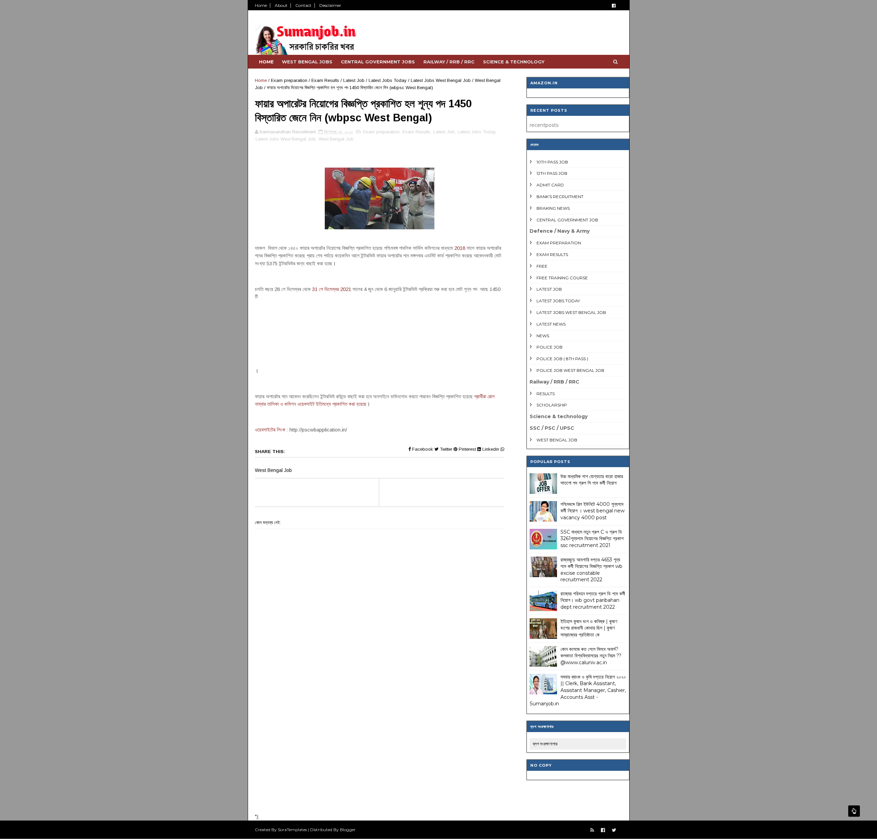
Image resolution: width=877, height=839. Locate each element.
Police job (549, 347)
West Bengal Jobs (307, 61)
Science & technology (513, 61)
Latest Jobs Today (388, 80)
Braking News (553, 208)
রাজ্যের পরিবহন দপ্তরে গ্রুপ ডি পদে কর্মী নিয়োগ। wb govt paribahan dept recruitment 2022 (592, 600)
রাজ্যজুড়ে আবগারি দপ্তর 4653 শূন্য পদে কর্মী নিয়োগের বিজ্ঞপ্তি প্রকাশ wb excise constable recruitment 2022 (591, 570)
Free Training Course (562, 277)
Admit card (550, 184)
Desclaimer (330, 5)
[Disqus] (379, 718)
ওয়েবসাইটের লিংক (270, 430)
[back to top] (854, 811)
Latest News (551, 324)
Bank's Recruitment (559, 196)
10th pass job (552, 162)
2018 (459, 248)
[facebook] (614, 5)
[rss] (592, 830)
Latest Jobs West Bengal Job (441, 80)
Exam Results (325, 80)
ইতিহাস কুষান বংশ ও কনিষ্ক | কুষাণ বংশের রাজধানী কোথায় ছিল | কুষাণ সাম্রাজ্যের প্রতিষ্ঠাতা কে (588, 628)
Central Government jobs (378, 61)
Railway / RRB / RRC (448, 61)
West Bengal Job (336, 139)
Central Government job (567, 219)
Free (541, 266)
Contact (303, 5)
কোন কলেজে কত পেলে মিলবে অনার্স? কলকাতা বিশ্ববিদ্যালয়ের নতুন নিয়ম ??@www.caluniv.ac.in (590, 656)
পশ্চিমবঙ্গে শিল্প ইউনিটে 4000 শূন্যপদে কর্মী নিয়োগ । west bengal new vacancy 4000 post (592, 511)
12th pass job (551, 173)
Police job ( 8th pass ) (562, 358)
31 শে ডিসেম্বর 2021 (331, 289)
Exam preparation (289, 80)
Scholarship (551, 405)
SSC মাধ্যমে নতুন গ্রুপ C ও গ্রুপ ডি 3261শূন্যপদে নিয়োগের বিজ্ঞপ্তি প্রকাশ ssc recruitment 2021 (591, 538)
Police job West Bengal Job (570, 370)
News (542, 335)
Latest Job (354, 80)
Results (545, 393)
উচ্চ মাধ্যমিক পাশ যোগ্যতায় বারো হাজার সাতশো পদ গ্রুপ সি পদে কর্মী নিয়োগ (591, 479)
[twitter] (614, 830)
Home (261, 5)
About (281, 5)
